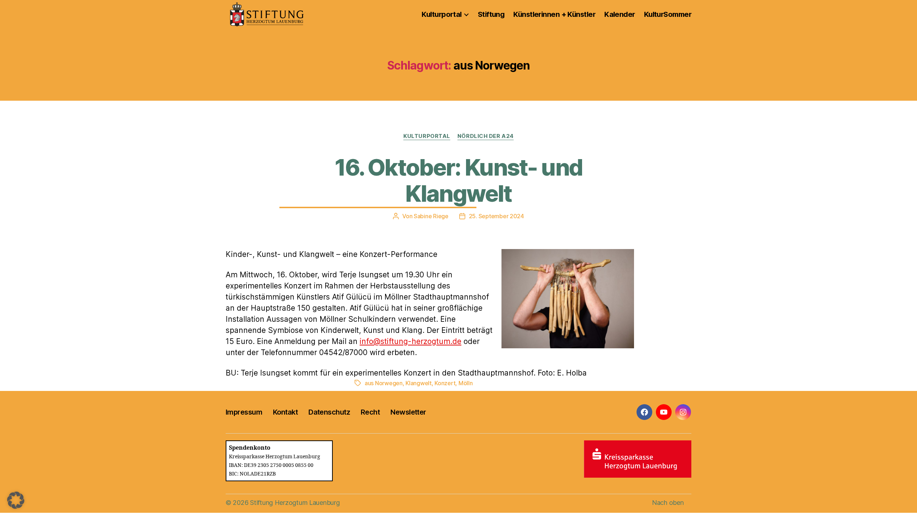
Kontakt (285, 412)
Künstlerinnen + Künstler (554, 14)
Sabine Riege (431, 216)
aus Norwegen (384, 383)
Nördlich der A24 (485, 136)
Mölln (465, 383)
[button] (16, 500)
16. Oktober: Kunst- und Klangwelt (459, 180)
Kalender (619, 14)
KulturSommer (667, 14)
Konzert (445, 383)
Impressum (244, 412)
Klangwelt (418, 383)
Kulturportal (441, 14)
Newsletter (408, 412)
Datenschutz (329, 412)
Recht (370, 412)
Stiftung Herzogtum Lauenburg (295, 502)
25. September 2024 (496, 216)
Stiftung (491, 14)
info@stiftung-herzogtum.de (410, 341)
